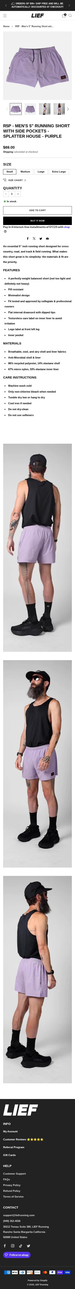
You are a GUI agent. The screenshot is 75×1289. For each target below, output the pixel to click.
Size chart (15, 180)
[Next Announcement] (69, 5)
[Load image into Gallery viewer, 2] (30, 109)
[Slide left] (7, 109)
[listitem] (37, 5)
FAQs (6, 1179)
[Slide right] (67, 109)
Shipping (8, 152)
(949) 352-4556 (11, 1220)
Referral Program (13, 1147)
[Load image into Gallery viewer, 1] (16, 109)
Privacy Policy (11, 1185)
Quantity (12, 188)
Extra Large (59, 171)
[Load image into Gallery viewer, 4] (59, 109)
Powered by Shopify (37, 1280)
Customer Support (14, 1173)
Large (41, 171)
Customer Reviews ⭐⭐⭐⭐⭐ (23, 1139)
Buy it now (38, 221)
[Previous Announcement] (6, 5)
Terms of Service (13, 1196)
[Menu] (5, 15)
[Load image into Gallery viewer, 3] (45, 109)
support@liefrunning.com (19, 1215)
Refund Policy (11, 1190)
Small (9, 171)
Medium (25, 171)
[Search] (70, 15)
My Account (10, 1131)
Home (6, 26)
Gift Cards (9, 1155)
